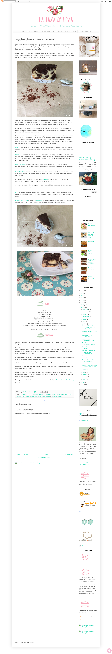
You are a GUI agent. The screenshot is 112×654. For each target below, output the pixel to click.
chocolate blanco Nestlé (62, 394)
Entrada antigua (69, 454)
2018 (82, 300)
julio (84, 321)
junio (84, 324)
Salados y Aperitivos (32, 31)
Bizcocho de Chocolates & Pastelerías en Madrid (89, 365)
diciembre (85, 309)
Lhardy (17, 154)
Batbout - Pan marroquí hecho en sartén (92, 235)
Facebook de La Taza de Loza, (65, 380)
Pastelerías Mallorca (56, 396)
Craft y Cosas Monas (85, 31)
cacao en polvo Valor (27, 394)
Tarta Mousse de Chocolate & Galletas (88, 343)
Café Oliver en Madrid (38, 394)
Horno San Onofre (20, 164)
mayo (84, 369)
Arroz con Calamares (91, 277)
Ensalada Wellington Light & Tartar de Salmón (89, 332)
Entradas (84, 616)
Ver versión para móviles (44, 457)
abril (84, 372)
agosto (85, 319)
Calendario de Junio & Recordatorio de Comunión (88, 361)
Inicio (22, 31)
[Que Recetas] (83, 420)
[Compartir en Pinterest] (47, 392)
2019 (82, 297)
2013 (82, 384)
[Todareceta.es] (83, 546)
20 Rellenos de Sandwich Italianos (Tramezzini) (92, 261)
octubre (85, 314)
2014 (82, 382)
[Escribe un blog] (42, 392)
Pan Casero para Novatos (91, 242)
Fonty (17, 192)
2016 (82, 305)
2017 (82, 302)
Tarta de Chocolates (91, 268)
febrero (85, 377)
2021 (82, 293)
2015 (82, 307)
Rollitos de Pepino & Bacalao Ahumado (88, 339)
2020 (82, 295)
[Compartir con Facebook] (46, 392)
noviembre (86, 312)
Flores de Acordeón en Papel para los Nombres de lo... (88, 352)
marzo (84, 374)
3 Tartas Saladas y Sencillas (90, 252)
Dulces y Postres (45, 31)
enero (84, 379)
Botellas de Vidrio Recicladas (87, 335)
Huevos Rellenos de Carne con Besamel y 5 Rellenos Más (89, 327)
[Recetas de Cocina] (85, 541)
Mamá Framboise (20, 171)
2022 (82, 290)
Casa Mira (18, 147)
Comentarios (85, 620)
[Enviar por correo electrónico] (41, 392)
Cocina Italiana (57, 31)
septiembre (86, 316)
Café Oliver (39, 200)
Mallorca (45, 179)
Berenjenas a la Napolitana (86, 356)
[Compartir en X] (44, 392)
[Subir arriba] (109, 651)
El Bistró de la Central (21, 200)
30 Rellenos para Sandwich (92, 224)
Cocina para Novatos (70, 31)
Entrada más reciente (22, 454)
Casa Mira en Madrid (49, 394)
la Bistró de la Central (31, 396)
